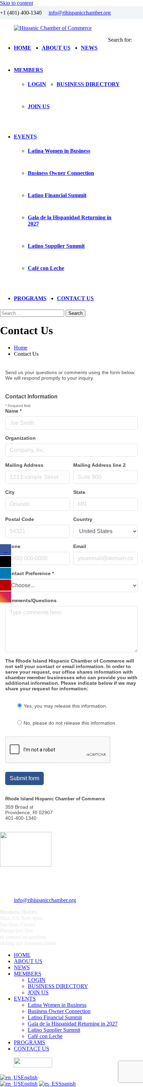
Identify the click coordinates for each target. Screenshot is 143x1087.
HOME (22, 48)
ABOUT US (56, 48)
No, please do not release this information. (70, 723)
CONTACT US (75, 298)
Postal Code (19, 519)
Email (79, 546)
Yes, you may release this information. (65, 706)
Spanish (67, 1084)
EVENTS (25, 137)
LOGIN (37, 84)
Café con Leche (46, 268)
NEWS (89, 48)
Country (82, 519)
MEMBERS (28, 70)
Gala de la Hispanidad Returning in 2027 (73, 1024)
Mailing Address (24, 465)
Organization (20, 438)
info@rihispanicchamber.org (80, 13)
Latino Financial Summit (57, 195)
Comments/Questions (31, 600)
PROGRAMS (30, 298)
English (29, 1077)
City (10, 492)
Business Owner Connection (61, 173)
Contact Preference (29, 573)
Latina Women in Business (59, 151)
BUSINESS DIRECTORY (88, 84)
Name (13, 411)
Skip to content (16, 3)
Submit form (24, 778)
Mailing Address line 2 (99, 465)
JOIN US (39, 106)
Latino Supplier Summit (56, 246)
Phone (12, 546)
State (79, 492)
